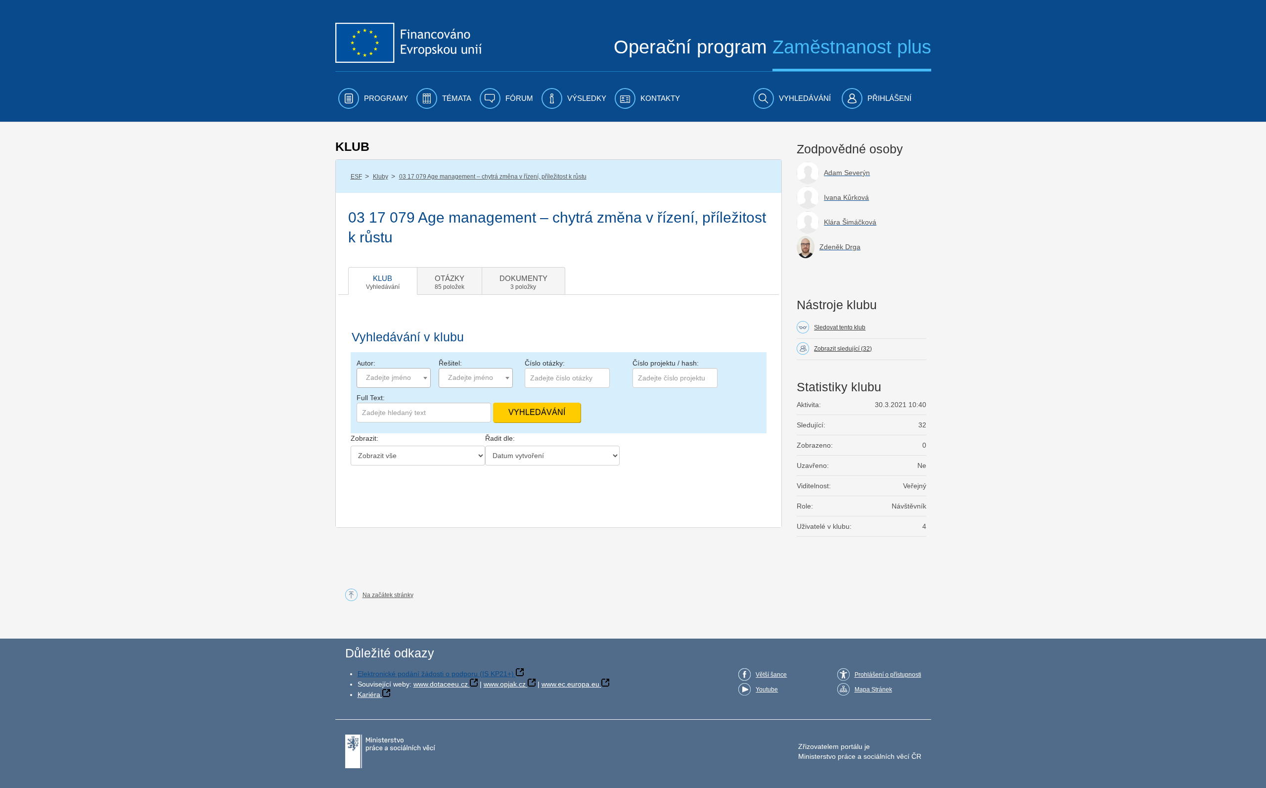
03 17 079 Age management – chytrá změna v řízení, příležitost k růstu (493, 176)
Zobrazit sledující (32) (843, 348)
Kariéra (369, 694)
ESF (356, 176)
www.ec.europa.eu (570, 684)
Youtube (767, 689)
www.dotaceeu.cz (440, 684)
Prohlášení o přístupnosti (888, 674)
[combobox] (394, 378)
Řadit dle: (500, 438)
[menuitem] (373, 98)
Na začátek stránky (387, 595)
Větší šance (771, 674)
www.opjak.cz (505, 684)
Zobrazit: (364, 438)
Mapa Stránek (873, 689)
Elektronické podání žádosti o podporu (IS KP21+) (436, 674)
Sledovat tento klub (839, 327)
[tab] (382, 281)
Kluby (380, 176)
